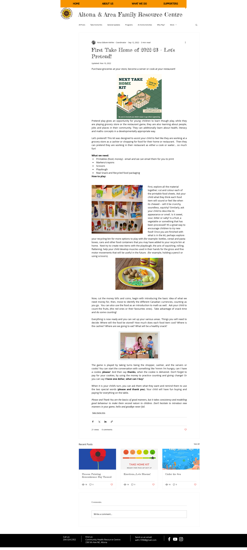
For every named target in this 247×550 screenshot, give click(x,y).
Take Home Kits (96, 25)
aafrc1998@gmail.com (145, 540)
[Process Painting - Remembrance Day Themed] (97, 459)
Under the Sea (173, 474)
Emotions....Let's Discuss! (137, 474)
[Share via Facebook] (93, 421)
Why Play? (161, 25)
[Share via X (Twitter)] (99, 421)
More (172, 25)
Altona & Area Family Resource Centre (130, 14)
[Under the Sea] (181, 459)
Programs (129, 25)
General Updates (113, 25)
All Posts (82, 25)
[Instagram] (181, 539)
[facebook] (169, 539)
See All (197, 444)
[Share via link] (112, 421)
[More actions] (185, 42)
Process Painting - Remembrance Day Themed (96, 475)
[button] (196, 25)
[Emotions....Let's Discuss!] (139, 459)
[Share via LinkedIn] (105, 421)
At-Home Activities (145, 25)
